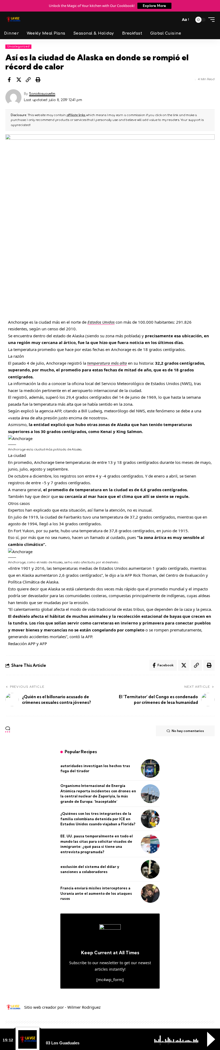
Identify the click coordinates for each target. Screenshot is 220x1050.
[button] (174, 19)
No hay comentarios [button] (188, 731)
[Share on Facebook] (9, 79)
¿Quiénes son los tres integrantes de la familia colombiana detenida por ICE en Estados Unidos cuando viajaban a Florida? (97, 818)
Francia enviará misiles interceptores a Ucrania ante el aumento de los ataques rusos (96, 893)
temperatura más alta (107, 363)
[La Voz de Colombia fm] (13, 20)
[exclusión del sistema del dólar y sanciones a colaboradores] (150, 869)
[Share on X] (19, 79)
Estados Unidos (101, 322)
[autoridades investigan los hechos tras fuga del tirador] (150, 768)
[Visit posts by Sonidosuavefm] (13, 97)
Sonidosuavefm (42, 94)
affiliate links (76, 115)
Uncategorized (18, 46)
